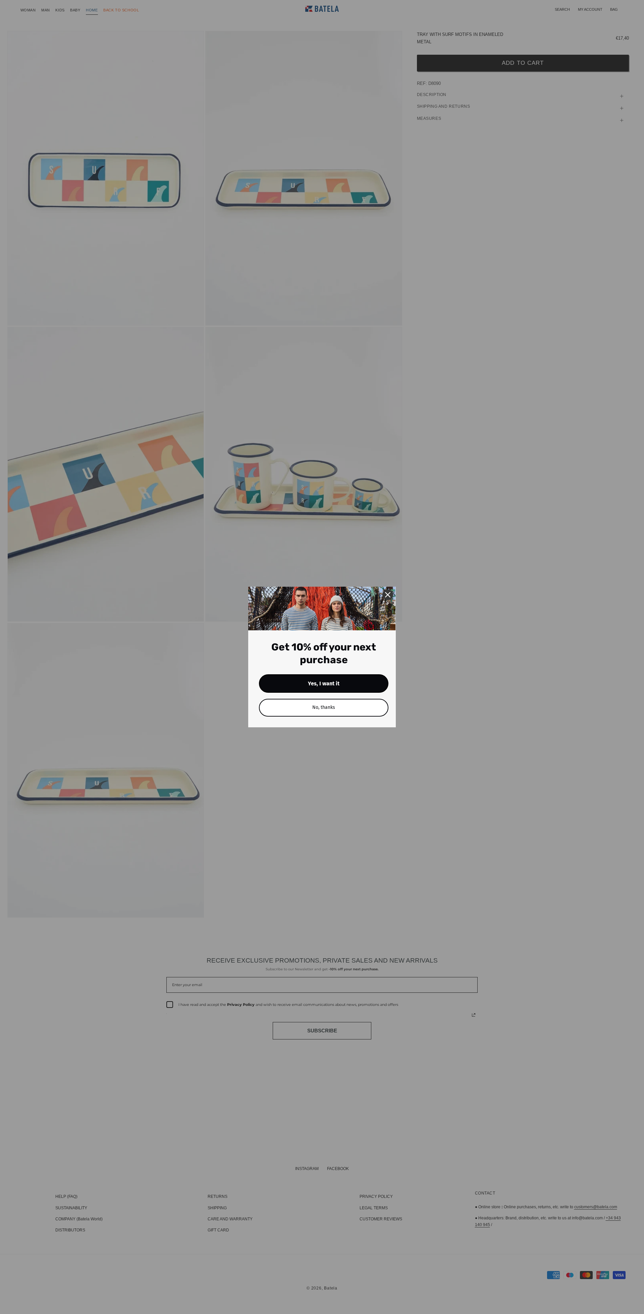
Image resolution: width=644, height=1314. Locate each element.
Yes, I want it (323, 683)
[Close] (388, 595)
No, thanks (323, 707)
